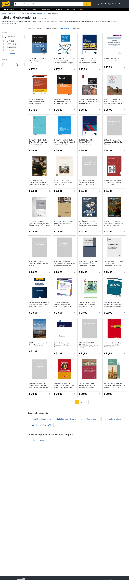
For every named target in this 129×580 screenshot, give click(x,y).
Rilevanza (40, 28)
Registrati (112, 4)
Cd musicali (58, 9)
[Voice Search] (15, 4)
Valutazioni (76, 28)
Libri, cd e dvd (23, 9)
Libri (34, 9)
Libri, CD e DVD (20, 13)
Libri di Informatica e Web (41, 425)
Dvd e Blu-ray (45, 9)
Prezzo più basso (51, 28)
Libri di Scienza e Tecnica (66, 419)
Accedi (103, 4)
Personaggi (71, 9)
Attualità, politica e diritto (38, 13)
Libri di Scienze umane (89, 419)
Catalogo (10, 13)
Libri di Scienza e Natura (113, 419)
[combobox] (48, 4)
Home (4, 13)
